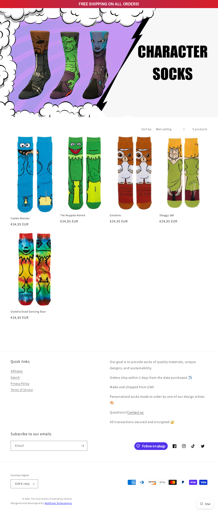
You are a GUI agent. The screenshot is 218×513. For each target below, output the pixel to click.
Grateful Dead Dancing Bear (28, 311)
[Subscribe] (82, 446)
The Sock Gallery (40, 498)
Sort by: (146, 129)
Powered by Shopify (61, 498)
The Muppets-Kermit (72, 215)
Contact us (135, 412)
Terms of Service (22, 390)
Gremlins (115, 215)
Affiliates (17, 371)
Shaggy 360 (166, 215)
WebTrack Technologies (58, 503)
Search (15, 377)
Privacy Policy (20, 383)
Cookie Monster (20, 218)
